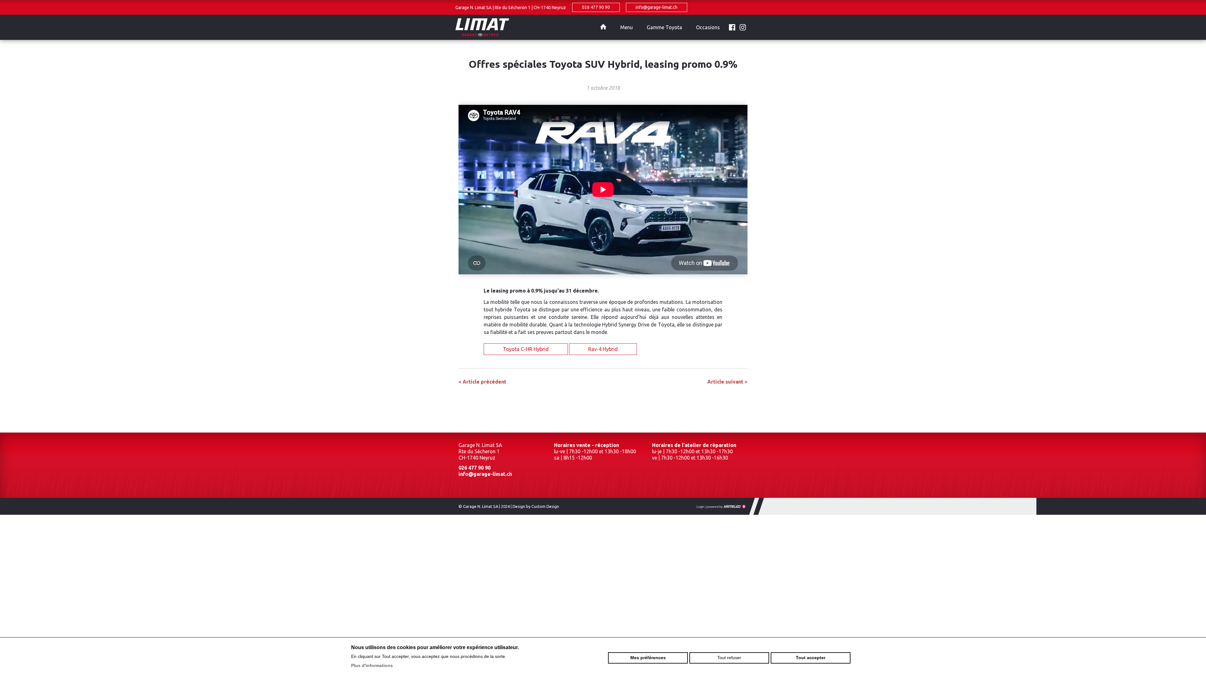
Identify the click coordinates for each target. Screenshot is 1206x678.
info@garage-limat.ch (656, 7)
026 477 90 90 (596, 7)
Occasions (708, 27)
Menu (626, 27)
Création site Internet (725, 506)
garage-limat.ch (524, 27)
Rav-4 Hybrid (603, 349)
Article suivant (727, 382)
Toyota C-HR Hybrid (526, 349)
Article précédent (482, 382)
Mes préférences (648, 657)
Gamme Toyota (664, 27)
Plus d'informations (372, 665)
